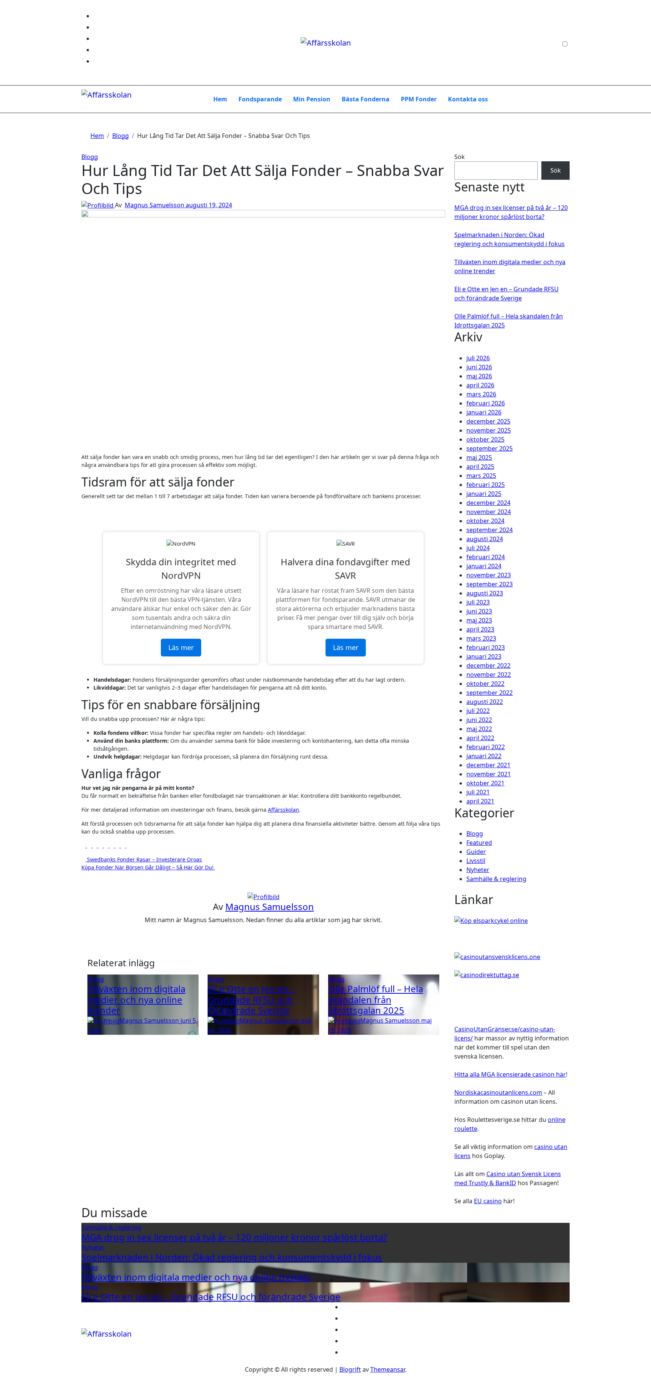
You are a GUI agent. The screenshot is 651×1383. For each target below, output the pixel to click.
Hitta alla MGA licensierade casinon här (510, 1074)
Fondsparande (260, 99)
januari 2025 (483, 494)
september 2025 (489, 448)
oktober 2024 (485, 521)
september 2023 (489, 584)
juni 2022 (479, 720)
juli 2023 (478, 602)
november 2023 (488, 575)
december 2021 (488, 765)
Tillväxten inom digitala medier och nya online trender (136, 999)
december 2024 (488, 503)
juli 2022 (478, 711)
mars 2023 (481, 638)
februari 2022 (485, 747)
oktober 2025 (485, 439)
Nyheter (477, 870)
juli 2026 (478, 358)
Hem (220, 99)
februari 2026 (485, 403)
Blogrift (350, 1369)
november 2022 (488, 674)
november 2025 (488, 430)
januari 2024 (483, 566)
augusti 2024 (484, 539)
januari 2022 (483, 756)
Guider (476, 852)
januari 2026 (483, 412)
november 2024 (488, 512)
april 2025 (480, 466)
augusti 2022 (484, 702)
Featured (479, 842)
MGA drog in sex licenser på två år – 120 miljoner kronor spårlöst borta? (234, 1237)
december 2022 (488, 665)
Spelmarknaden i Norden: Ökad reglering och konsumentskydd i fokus (231, 1257)
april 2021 (480, 801)
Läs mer (181, 647)
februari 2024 (485, 557)
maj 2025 (479, 457)
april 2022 (480, 738)
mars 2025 (481, 475)
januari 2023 (483, 656)
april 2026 (480, 385)
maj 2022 (479, 729)
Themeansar (387, 1369)
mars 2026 (481, 394)
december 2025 (488, 421)
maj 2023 (479, 620)
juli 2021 (478, 792)
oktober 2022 (485, 683)
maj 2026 (479, 376)
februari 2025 (485, 484)
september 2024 (489, 530)
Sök (459, 157)
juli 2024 (478, 548)
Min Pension (311, 99)
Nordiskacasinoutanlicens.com (498, 1092)
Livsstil (475, 861)
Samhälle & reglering (496, 879)
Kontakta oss (468, 99)
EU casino (488, 1201)
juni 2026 (479, 367)
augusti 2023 (484, 593)
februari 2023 (485, 647)
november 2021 (488, 774)
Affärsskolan (283, 809)
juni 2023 (479, 611)
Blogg (89, 157)
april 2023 (480, 629)
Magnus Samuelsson (155, 205)
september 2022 (489, 692)
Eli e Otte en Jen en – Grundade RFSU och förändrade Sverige (251, 999)
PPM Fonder (419, 99)
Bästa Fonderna (366, 99)
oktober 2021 (485, 783)
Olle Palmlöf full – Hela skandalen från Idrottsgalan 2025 (375, 999)
